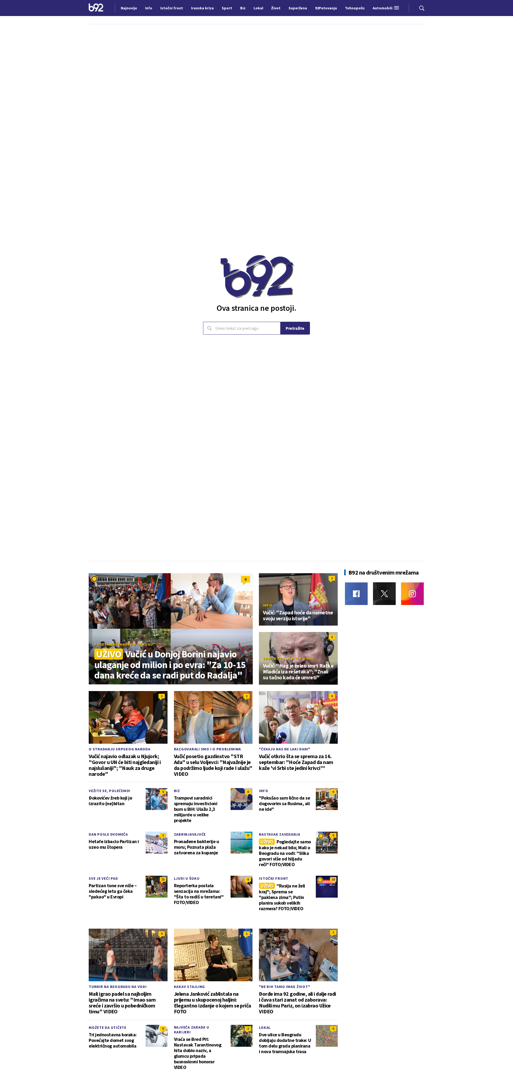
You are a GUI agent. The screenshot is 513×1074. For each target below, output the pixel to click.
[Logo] (96, 8)
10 (333, 879)
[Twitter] (384, 593)
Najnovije (129, 8)
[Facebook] (356, 593)
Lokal (265, 1027)
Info (267, 605)
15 (163, 879)
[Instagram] (412, 593)
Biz (177, 790)
